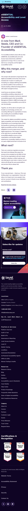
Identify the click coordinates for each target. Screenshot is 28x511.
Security (4, 493)
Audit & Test (5, 332)
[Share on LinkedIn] (14, 190)
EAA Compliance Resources (9, 398)
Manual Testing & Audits (8, 361)
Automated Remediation (8, 353)
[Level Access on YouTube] (8, 504)
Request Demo (5, 426)
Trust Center (4, 423)
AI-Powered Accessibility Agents (10, 356)
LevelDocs (4, 350)
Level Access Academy (8, 341)
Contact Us (4, 498)
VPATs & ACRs (5, 358)
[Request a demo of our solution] (14, 207)
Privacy (3, 487)
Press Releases (5, 420)
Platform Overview (6, 330)
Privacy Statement (18, 258)
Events (3, 418)
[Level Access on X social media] (3, 504)
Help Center (4, 387)
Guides (3, 375)
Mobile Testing (5, 347)
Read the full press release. (8, 185)
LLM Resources (6, 320)
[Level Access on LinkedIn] (12, 504)
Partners (3, 412)
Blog (2, 372)
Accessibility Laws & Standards (10, 381)
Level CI (3, 344)
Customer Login (5, 415)
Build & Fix (4, 335)
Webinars (4, 378)
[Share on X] (8, 190)
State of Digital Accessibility (9, 395)
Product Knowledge (7, 389)
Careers (3, 409)
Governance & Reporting (8, 338)
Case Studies (5, 384)
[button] (20, 7)
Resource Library (6, 369)
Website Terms (6, 476)
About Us (4, 406)
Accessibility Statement (9, 481)
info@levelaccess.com (8, 312)
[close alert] (25, 2)
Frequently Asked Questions (9, 392)
